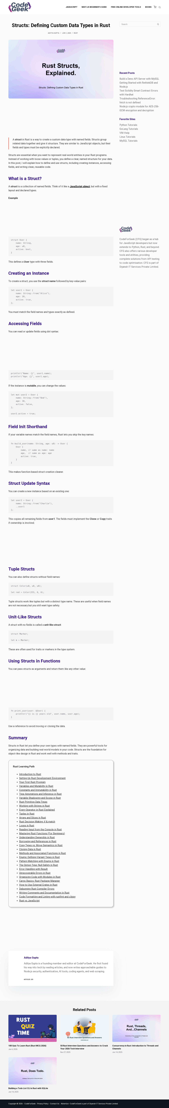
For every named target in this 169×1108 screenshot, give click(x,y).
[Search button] (158, 24)
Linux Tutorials (127, 136)
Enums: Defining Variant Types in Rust (39, 857)
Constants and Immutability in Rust (38, 790)
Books (148, 7)
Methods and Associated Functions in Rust (42, 853)
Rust (76, 33)
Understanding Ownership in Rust (37, 837)
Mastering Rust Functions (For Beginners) (42, 833)
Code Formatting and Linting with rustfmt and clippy (47, 896)
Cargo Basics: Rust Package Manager (39, 880)
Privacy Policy (42, 1104)
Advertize (65, 1104)
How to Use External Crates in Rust (38, 884)
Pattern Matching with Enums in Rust (39, 861)
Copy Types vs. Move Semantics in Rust (40, 845)
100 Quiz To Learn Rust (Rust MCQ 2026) (27, 1046)
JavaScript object (80, 186)
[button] (155, 7)
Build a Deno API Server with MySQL (139, 78)
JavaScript (71, 7)
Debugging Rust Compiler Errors (36, 888)
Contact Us (54, 1104)
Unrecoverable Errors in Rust (34, 872)
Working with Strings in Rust (34, 805)
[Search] (160, 7)
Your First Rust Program (32, 782)
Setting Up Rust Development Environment (42, 778)
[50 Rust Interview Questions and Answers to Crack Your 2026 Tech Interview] (84, 1028)
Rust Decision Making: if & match (37, 821)
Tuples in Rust (26, 813)
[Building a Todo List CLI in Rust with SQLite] (32, 1070)
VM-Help (124, 132)
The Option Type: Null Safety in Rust (38, 865)
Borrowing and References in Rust (37, 841)
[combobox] (138, 24)
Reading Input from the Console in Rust (40, 829)
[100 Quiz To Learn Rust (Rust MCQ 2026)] (32, 1028)
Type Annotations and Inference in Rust (40, 793)
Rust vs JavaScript (29, 900)
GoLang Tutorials (129, 128)
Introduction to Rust (30, 774)
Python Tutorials (128, 124)
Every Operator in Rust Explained (37, 809)
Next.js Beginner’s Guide (94, 7)
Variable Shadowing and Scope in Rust (40, 797)
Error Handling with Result (33, 869)
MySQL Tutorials (128, 140)
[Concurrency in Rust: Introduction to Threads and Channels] (136, 1028)
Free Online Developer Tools (126, 7)
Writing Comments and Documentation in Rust (44, 892)
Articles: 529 (28, 979)
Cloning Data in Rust (30, 849)
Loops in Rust (26, 825)
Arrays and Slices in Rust (32, 817)
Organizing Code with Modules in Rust (39, 876)
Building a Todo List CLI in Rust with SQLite (28, 1088)
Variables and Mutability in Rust (36, 786)
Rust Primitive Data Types (33, 801)
